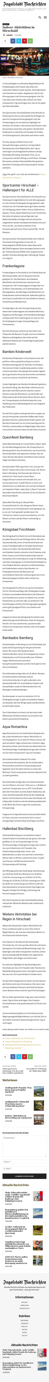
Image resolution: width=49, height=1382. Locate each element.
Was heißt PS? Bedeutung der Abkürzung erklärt (36, 1070)
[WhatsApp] (30, 40)
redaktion (9, 35)
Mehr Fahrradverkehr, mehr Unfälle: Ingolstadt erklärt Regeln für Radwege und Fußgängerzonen (17, 1196)
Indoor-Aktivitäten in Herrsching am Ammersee (18, 1117)
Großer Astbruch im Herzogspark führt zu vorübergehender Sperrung (16, 1230)
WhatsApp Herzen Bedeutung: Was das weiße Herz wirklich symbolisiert (13, 1071)
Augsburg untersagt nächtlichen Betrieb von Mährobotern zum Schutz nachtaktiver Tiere (18, 1245)
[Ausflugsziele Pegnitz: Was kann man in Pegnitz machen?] (39, 1091)
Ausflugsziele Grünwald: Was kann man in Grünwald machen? (17, 1104)
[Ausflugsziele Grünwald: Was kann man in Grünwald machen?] (39, 1105)
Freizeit (6, 24)
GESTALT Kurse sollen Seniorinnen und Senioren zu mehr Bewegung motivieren (16, 1260)
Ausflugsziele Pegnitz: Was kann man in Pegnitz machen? (18, 1090)
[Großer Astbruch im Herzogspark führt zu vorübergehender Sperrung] (38, 1230)
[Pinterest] (24, 40)
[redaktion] (4, 35)
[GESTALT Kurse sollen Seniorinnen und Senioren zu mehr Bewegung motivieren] (38, 1260)
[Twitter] (18, 40)
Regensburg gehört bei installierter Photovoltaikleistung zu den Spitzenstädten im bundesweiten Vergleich (17, 1214)
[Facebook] (12, 40)
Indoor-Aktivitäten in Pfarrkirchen (20, 1038)
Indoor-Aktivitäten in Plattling (18, 1041)
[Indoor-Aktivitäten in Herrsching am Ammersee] (39, 1119)
